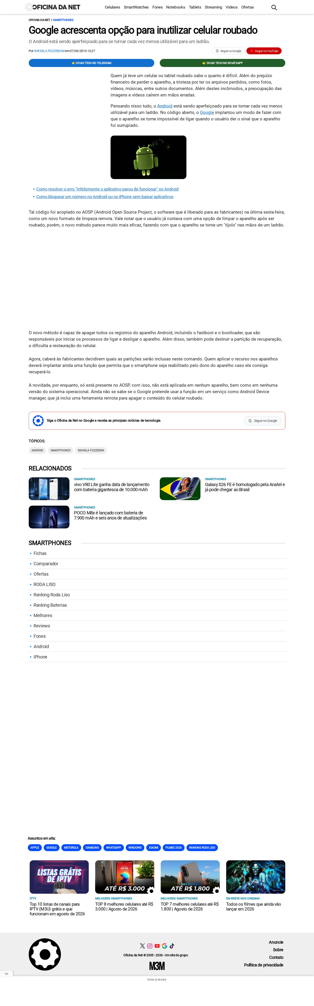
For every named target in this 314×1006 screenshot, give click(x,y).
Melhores (43, 615)
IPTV (33, 898)
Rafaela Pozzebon (91, 450)
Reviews (42, 626)
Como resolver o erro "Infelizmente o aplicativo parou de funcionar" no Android (107, 189)
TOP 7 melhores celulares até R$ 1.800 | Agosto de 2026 (190, 906)
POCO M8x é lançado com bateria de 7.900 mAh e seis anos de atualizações (110, 515)
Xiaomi (153, 847)
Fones (157, 7)
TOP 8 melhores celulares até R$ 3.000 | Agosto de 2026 (124, 906)
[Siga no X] (142, 946)
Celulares (112, 7)
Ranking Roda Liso (52, 594)
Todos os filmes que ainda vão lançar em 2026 (253, 906)
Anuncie (276, 942)
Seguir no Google (230, 51)
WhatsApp (113, 847)
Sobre (278, 949)
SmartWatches (136, 7)
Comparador (46, 563)
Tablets (195, 7)
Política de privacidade (263, 965)
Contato (276, 957)
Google (207, 112)
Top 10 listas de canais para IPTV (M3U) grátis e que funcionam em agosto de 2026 (57, 909)
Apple (35, 847)
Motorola (71, 847)
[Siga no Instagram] (150, 946)
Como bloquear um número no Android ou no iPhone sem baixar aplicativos (104, 196)
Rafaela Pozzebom (49, 51)
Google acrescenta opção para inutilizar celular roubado (143, 30)
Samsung (92, 847)
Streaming (213, 7)
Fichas (40, 553)
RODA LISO (45, 584)
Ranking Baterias (50, 605)
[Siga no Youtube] (157, 946)
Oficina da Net (39, 20)
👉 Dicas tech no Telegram (91, 63)
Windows (135, 847)
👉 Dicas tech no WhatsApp (222, 63)
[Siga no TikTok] (172, 946)
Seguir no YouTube (266, 51)
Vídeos (231, 7)
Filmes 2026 (174, 847)
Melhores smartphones (113, 898)
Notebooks (175, 7)
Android (164, 106)
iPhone (40, 657)
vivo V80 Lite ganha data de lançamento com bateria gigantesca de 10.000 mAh (111, 487)
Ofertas (247, 7)
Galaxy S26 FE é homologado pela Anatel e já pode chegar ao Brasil (245, 487)
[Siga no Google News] (164, 946)
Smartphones (63, 20)
